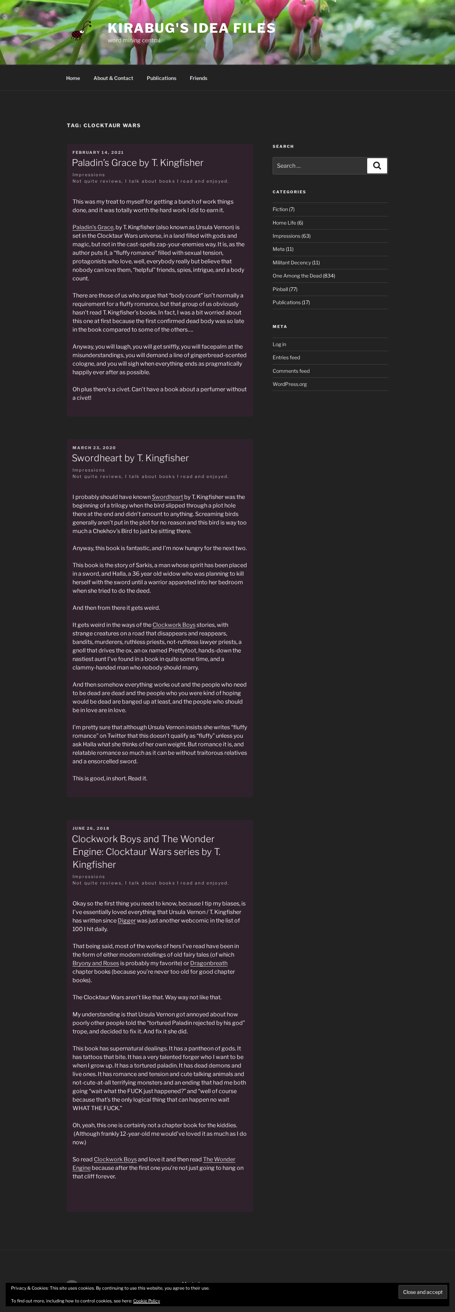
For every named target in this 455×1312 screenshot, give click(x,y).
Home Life (284, 223)
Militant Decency (292, 262)
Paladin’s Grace (93, 227)
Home (73, 78)
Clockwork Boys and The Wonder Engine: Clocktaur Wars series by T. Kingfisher (146, 851)
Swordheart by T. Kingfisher (130, 457)
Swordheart (167, 497)
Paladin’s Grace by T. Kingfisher (138, 162)
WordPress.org (290, 384)
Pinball (280, 289)
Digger (127, 920)
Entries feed (286, 357)
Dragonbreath (209, 963)
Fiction (280, 209)
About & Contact (113, 78)
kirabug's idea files (192, 28)
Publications (161, 78)
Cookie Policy (146, 1300)
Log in (279, 344)
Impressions (89, 174)
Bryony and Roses (96, 963)
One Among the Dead (297, 276)
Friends (198, 78)
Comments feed (291, 371)
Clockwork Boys (174, 625)
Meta (279, 249)
